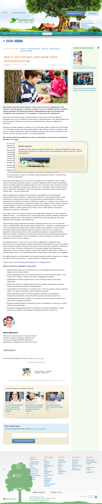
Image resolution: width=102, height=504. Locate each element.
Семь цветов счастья (78, 65)
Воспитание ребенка (34, 48)
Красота (46, 464)
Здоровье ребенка (35, 475)
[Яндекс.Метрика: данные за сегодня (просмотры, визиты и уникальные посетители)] (61, 497)
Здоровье (47, 462)
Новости (18, 464)
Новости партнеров (83, 48)
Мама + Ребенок (9, 33)
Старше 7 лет (34, 473)
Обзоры (36, 33)
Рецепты (58, 33)
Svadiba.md (89, 472)
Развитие (32, 477)
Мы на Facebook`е (10, 498)
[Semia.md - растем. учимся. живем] (35, 166)
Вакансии (18, 465)
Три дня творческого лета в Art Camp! (84, 67)
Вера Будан (9, 402)
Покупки (32, 479)
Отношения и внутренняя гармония (48, 480)
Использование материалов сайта (39, 500)
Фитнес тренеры (77, 465)
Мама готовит (90, 460)
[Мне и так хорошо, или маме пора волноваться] (36, 87)
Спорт (46, 469)
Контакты (18, 467)
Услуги (69, 33)
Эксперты (47, 33)
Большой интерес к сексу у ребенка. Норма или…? (54, 407)
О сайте (18, 462)
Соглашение (19, 460)
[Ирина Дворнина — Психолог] (26, 375)
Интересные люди (49, 484)
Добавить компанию (38, 492)
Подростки (23, 48)
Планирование (34, 461)
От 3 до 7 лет (34, 471)
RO (7, 12)
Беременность (34, 463)
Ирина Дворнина (55, 48)
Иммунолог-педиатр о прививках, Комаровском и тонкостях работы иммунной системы (87, 26)
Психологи (75, 460)
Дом (45, 460)
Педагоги (75, 462)
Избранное (92, 13)
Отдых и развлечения (62, 470)
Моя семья (24, 33)
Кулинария (47, 485)
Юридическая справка (48, 472)
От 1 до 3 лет (34, 469)
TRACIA (75, 86)
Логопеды (75, 464)
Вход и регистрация (19, 12)
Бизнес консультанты (76, 468)
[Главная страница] (4, 41)
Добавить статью (75, 13)
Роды (31, 465)
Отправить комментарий (23, 441)
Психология (44, 48)
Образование (62, 462)
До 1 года (33, 467)
